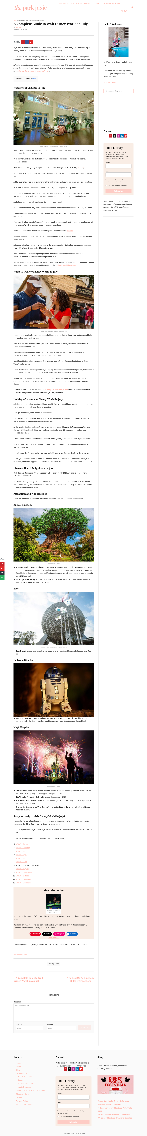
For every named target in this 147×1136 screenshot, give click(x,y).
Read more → (53, 938)
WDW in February (23, 848)
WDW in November (23, 879)
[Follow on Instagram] (118, 136)
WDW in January (22, 844)
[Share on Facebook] (27, 42)
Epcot (20, 1080)
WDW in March (22, 851)
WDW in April (21, 855)
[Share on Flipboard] (31, 42)
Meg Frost (18, 27)
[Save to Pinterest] (23, 42)
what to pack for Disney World (56, 390)
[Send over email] (2, 577)
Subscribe (118, 191)
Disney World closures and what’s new (33, 71)
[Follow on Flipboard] (125, 136)
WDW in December (23, 883)
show (34, 78)
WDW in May (21, 858)
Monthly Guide (53, 964)
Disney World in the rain (66, 265)
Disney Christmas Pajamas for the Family (114, 1114)
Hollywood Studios (26, 1083)
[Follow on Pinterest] (110, 136)
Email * (50, 1025)
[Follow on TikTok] (114, 136)
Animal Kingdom (25, 1076)
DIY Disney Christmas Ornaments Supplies (115, 1118)
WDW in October (22, 876)
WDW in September (24, 872)
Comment (17, 1002)
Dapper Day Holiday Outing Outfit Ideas (113, 1101)
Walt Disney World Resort (20, 954)
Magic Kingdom (24, 1087)
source (81, 168)
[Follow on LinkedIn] (122, 136)
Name (108, 163)
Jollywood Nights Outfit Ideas (109, 1104)
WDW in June (21, 862)
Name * (19, 1025)
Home (15, 20)
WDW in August (22, 869)
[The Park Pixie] (32, 7)
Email (107, 171)
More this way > (110, 82)
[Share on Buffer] (2, 573)
